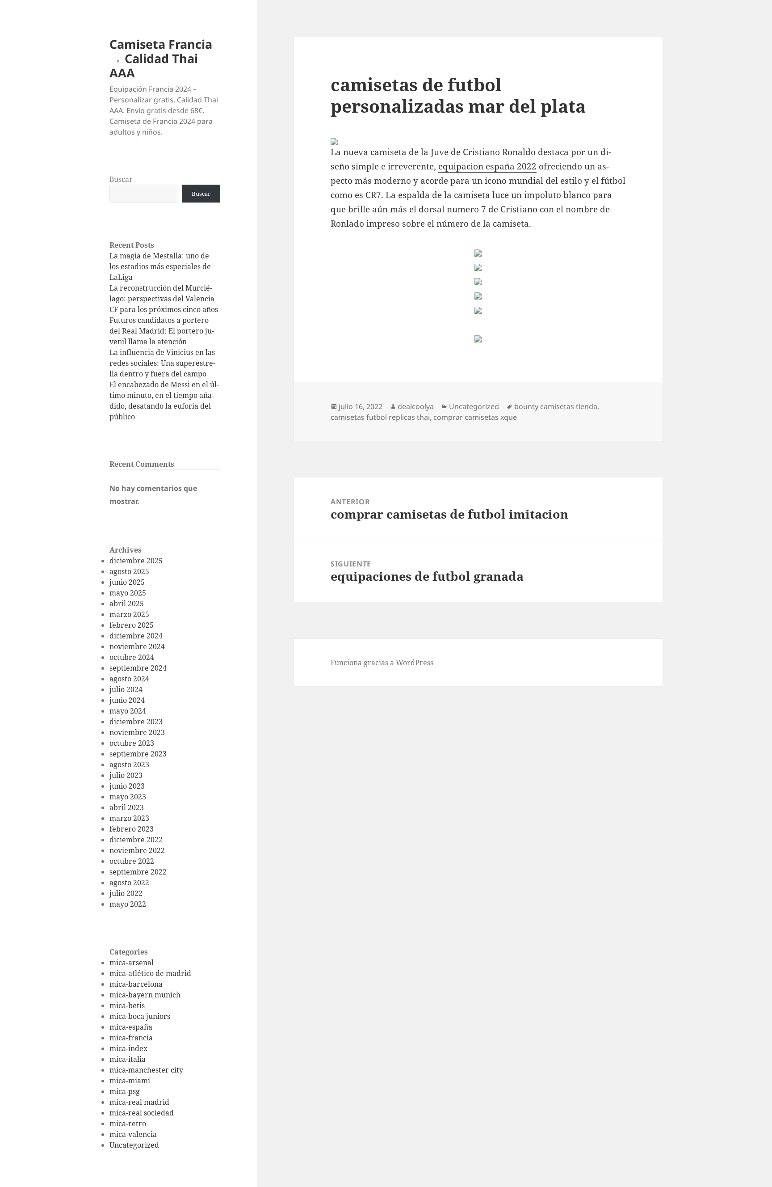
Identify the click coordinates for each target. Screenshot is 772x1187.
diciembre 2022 (136, 840)
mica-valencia (133, 1134)
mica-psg (124, 1091)
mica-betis (127, 1005)
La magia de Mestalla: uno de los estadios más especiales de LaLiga (160, 266)
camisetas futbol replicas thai (380, 417)
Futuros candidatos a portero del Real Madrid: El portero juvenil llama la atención (161, 330)
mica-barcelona (136, 984)
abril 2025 (126, 603)
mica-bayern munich (144, 995)
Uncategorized (134, 1145)
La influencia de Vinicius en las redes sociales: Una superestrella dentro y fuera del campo (162, 363)
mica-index (128, 1048)
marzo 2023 (129, 818)
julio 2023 (126, 775)
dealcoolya (416, 406)
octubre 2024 (131, 657)
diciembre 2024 (136, 636)
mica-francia (131, 1038)
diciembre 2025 (136, 561)
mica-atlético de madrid (150, 973)
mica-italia (127, 1059)
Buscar (121, 179)
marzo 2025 (129, 614)
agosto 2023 (129, 764)
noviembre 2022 (137, 850)
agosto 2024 (129, 679)
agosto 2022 (129, 882)
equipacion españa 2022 (487, 166)
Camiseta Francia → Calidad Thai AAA (160, 58)
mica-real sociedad (141, 1113)
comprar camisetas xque (475, 417)
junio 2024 (127, 700)
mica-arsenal (131, 962)
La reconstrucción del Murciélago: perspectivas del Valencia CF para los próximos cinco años (163, 298)
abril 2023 (126, 807)
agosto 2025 (129, 571)
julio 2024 (126, 689)
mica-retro (127, 1123)
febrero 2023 (131, 829)
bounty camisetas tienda (555, 406)
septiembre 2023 (138, 754)
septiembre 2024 (138, 668)
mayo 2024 (127, 711)
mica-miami (129, 1081)
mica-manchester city (146, 1070)
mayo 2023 (127, 797)
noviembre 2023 (137, 732)
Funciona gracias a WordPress (382, 662)
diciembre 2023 (136, 722)
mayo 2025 (127, 593)
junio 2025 (127, 582)
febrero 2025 (131, 625)
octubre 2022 (131, 861)
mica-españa (130, 1027)
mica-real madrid (139, 1102)
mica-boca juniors (139, 1016)
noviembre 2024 (137, 646)
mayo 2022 (127, 904)
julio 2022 (126, 893)
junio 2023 (127, 786)
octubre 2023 (131, 743)
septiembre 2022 (138, 872)
